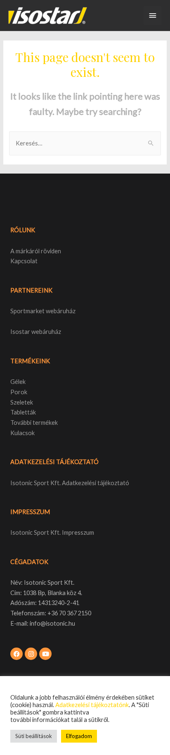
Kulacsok (22, 432)
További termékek (34, 422)
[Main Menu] (153, 15)
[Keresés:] (85, 143)
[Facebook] (16, 654)
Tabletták (23, 412)
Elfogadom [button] (79, 736)
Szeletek (21, 402)
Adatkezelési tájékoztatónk (92, 704)
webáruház (45, 331)
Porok (18, 391)
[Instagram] (31, 654)
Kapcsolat (24, 260)
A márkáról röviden (35, 251)
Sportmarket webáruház (43, 310)
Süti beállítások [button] (33, 736)
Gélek (18, 381)
